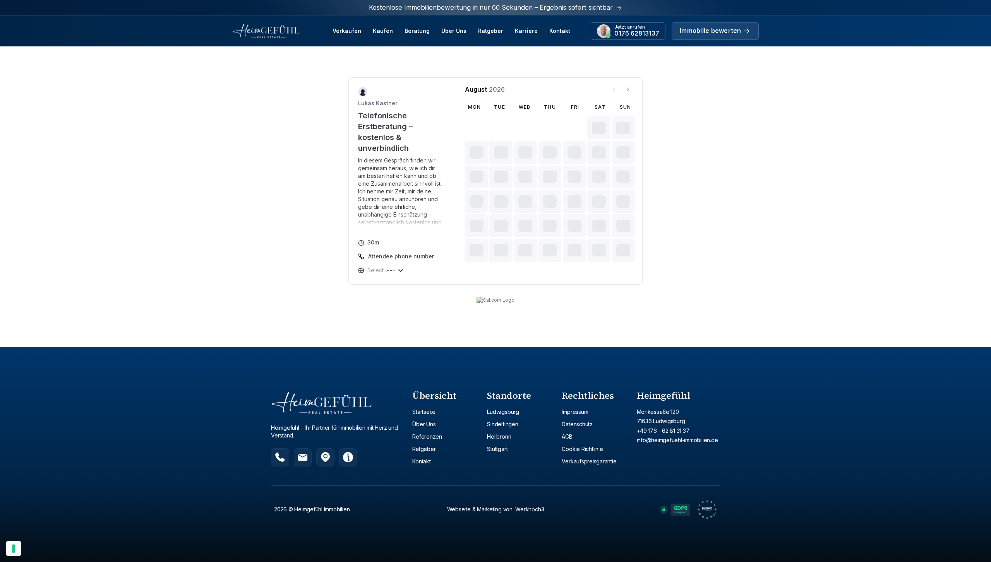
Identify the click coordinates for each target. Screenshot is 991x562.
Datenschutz (577, 424)
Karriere (526, 30)
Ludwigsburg (503, 411)
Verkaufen (347, 30)
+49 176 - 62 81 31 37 (663, 430)
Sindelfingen (502, 424)
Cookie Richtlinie (582, 449)
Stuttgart (497, 449)
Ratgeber (490, 30)
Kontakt (559, 30)
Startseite (423, 411)
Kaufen (383, 30)
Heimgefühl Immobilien (322, 509)
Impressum (575, 411)
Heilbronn (499, 436)
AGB (567, 436)
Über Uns (453, 30)
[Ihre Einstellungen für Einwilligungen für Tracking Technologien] (13, 548)
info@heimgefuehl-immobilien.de (677, 440)
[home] (266, 31)
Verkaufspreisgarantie (589, 461)
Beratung (417, 30)
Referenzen (427, 436)
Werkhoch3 (529, 509)
